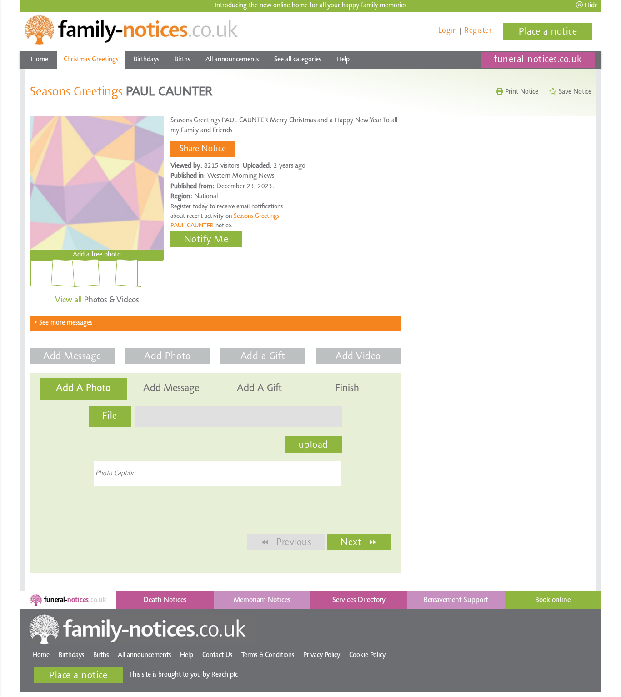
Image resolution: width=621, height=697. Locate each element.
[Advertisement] (501, 183)
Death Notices (164, 600)
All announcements (232, 59)
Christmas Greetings (91, 59)
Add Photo (167, 357)
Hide (590, 5)
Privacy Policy (321, 655)
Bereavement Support (456, 600)
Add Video (358, 357)
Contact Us (217, 655)
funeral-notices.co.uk (538, 60)
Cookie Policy (367, 655)
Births (182, 59)
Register (477, 31)
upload (313, 446)
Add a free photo (97, 254)
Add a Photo (83, 389)
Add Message (72, 357)
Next (359, 542)
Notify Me (206, 240)
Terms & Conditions (267, 655)
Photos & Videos (97, 300)
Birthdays (146, 59)
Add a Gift (262, 357)
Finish (347, 389)
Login (447, 31)
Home (39, 59)
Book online (553, 600)
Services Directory (359, 600)
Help (343, 59)
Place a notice (548, 32)
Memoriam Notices (262, 600)
